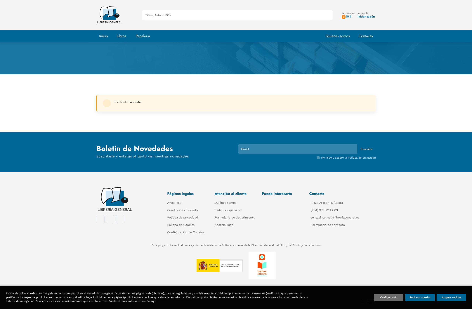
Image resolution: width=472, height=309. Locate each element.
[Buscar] (327, 15)
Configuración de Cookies (185, 232)
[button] (348, 15)
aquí (153, 301)
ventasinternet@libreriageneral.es (335, 217)
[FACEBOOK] (100, 219)
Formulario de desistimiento (235, 217)
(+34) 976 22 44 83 (324, 210)
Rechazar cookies (420, 297)
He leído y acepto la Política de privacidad (348, 157)
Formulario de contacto (328, 225)
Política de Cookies (181, 225)
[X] (120, 219)
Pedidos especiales (228, 210)
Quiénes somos (338, 36)
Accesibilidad (224, 225)
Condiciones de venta (182, 210)
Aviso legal (174, 202)
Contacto (366, 36)
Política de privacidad (182, 217)
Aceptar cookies (451, 297)
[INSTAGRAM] (110, 219)
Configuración (388, 297)
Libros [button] (121, 36)
